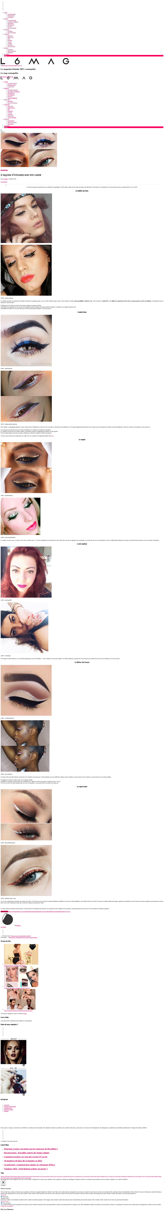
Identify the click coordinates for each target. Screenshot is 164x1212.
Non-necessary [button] (5, 1201)
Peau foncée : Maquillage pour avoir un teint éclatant (23, 937)
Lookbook (10, 17)
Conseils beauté (12, 20)
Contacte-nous (8, 1108)
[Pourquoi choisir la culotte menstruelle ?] (21, 964)
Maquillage (11, 23)
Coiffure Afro (112, 1176)
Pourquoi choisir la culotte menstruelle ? (15, 965)
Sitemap (6, 1111)
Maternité (10, 52)
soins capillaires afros (78, 1176)
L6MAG (18, 925)
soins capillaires (138, 1176)
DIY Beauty (11, 25)
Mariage (10, 40)
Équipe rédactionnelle (10, 1106)
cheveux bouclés (12, 1178)
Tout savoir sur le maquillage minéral (21, 936)
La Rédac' (5, 179)
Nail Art (10, 26)
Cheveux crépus (53, 1176)
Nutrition (10, 31)
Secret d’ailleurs (12, 28)
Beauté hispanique (32, 911)
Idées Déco (11, 37)
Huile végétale (97, 1176)
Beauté (6, 19)
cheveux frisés (6, 1178)
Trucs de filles (11, 46)
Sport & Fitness (12, 32)
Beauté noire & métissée (43, 911)
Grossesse (10, 49)
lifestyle (71, 1176)
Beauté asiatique (12, 911)
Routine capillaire (154, 1176)
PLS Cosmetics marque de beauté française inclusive (18, 1010)
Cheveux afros (59, 1176)
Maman (6, 48)
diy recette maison (86, 1176)
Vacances (10, 45)
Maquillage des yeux (64, 911)
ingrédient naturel (66, 1176)
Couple (9, 42)
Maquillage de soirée (20, 1178)
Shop (5, 55)
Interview (10, 35)
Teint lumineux (28, 1178)
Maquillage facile (131, 1176)
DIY (9, 38)
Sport (143, 1176)
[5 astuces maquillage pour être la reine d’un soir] (21, 986)
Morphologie (11, 15)
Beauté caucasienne (22, 911)
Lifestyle (6, 34)
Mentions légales (8, 1109)
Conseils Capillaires (13, 22)
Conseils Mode (12, 14)
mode (41, 1176)
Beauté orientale (54, 911)
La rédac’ (6, 54)
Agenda (10, 43)
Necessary (5, 1196)
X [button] (127, 1179)
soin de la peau (147, 1176)
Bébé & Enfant (12, 51)
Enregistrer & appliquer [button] (7, 1206)
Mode (5, 12)
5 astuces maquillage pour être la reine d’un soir (17, 988)
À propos (6, 1105)
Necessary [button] (3, 1195)
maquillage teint (124, 1176)
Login (25, 1013)
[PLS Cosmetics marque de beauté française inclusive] (21, 1009)
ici (52, 436)
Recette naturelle (46, 1176)
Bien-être (6, 29)
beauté (116, 1176)
